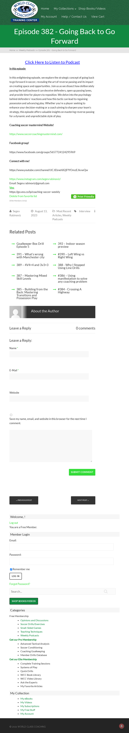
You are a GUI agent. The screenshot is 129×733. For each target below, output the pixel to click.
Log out (13, 522)
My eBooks (26, 698)
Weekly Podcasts (29, 635)
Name (13, 348)
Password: (15, 554)
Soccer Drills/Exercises (32, 623)
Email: (13, 540)
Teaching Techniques (31, 631)
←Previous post (24, 500)
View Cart (97, 16)
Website (14, 392)
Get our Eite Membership (23, 659)
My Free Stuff (27, 709)
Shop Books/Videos (92, 8)
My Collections (64, 8)
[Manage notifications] (121, 726)
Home (45, 8)
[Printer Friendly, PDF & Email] (83, 196)
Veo (11, 187)
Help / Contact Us (74, 16)
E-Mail (14, 370)
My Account (49, 16)
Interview (84, 211)
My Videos (26, 702)
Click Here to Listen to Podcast (52, 62)
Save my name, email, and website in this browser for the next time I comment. (48, 421)
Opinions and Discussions (34, 620)
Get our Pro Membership (22, 639)
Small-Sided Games (30, 627)
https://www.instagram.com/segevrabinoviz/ (35, 179)
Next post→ (83, 500)
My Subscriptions (29, 706)
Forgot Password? (19, 584)
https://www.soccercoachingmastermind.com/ (35, 134)
